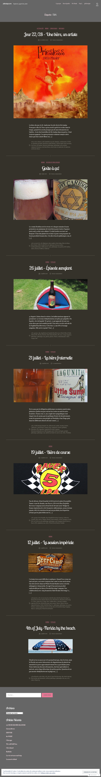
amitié (57, 426)
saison (32, 249)
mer (61, 335)
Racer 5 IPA (34, 523)
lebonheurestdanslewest (37, 431)
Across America (45, 598)
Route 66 (53, 433)
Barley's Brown (46, 600)
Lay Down (33, 145)
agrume (36, 333)
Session (33, 607)
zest (36, 338)
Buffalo (9, 752)
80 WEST (9, 736)
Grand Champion (63, 519)
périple (66, 431)
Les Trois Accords (38, 521)
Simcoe (33, 609)
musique (61, 28)
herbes (61, 245)
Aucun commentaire (57, 40)
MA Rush (74, 4)
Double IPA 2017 (45, 245)
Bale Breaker (53, 598)
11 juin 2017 (44, 174)
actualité (40, 28)
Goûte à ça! (50, 168)
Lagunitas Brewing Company (52, 429)
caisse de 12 (39, 601)
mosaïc (54, 603)
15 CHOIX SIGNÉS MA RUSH (15, 725)
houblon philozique (53, 162)
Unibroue (46, 249)
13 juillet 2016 (44, 548)
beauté (66, 426)
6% (39, 243)
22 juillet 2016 (45, 363)
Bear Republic (42, 518)
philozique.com (7, 3)
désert (59, 427)
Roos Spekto (66, 4)
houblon (64, 601)
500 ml (36, 243)
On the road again (59, 431)
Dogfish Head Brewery (54, 333)
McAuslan (39, 145)
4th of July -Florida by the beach (50, 628)
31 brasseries (34, 598)
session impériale (40, 607)
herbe (69, 519)
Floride (44, 335)
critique (44, 519)
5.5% (32, 243)
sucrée (58, 433)
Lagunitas (41, 429)
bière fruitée (34, 245)
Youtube (62, 523)
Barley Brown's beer (36, 600)
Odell (41, 605)
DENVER (9, 733)
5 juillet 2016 (44, 634)
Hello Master (52, 143)
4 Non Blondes (35, 676)
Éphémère (45, 243)
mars (50, 247)
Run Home (47, 147)
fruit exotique (54, 519)
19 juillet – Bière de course (50, 452)
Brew (34, 601)
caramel (46, 427)
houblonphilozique (36, 247)
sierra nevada (48, 607)
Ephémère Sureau (54, 245)
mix (51, 603)
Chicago (9, 740)
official (48, 678)
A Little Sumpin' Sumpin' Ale (41, 426)
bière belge (59, 243)
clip (39, 333)
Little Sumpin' (47, 431)
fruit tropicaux (67, 676)
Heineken (33, 429)
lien (39, 603)
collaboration (53, 601)
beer (51, 600)
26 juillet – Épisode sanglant (50, 268)
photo (69, 605)
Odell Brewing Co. (48, 605)
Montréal (45, 145)
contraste (59, 601)
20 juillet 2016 (44, 458)
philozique (87, 4)
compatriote (54, 427)
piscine (51, 337)
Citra (48, 601)
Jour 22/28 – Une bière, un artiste (50, 34)
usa (61, 433)
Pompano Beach (62, 521)
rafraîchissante (62, 337)
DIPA (39, 245)
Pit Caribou (67, 247)
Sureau (37, 249)
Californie (33, 427)
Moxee (58, 603)
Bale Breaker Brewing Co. (63, 598)
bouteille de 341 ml (49, 142)
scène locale (53, 147)
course (40, 519)
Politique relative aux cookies (48, 773)
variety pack (38, 609)
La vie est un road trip (14, 756)
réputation (40, 523)
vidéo (67, 337)
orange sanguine (67, 335)
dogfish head (44, 333)
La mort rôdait (11, 759)
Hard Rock (45, 143)
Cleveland (9, 748)
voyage (53, 262)
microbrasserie (41, 678)
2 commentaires (57, 363)
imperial (33, 603)
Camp (44, 601)
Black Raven (56, 600)
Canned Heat (40, 427)
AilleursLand (52, 426)
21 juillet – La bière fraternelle (50, 358)
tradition (41, 249)
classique (57, 142)
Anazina (62, 426)
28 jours (39, 142)
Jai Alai (35, 678)
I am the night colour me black (63, 143)
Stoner (38, 149)
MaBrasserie (44, 247)
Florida (40, 335)
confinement (63, 142)
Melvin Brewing (45, 603)
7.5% (43, 142)
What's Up (37, 680)
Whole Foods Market (54, 523)
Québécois (48, 433)
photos (62, 247)
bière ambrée (52, 243)
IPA (58, 335)
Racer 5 (68, 521)
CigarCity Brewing (56, 676)
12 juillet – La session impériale (50, 542)
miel (53, 431)
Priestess (38, 147)
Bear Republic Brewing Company (54, 518)
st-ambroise (60, 147)
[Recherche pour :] (23, 695)
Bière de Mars (66, 243)
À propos (58, 4)
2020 (35, 142)
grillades (64, 427)
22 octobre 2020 (44, 40)
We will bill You (11, 744)
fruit (48, 335)
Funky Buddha (53, 335)
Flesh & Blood (64, 333)
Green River (10, 729)
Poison (55, 337)
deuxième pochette (37, 143)
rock (43, 147)
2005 (32, 142)
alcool (49, 676)
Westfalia (68, 433)
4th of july (41, 676)
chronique (53, 28)
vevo (68, 678)
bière (47, 28)
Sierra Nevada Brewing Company (61, 607)
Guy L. (80, 4)
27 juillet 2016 (44, 274)
